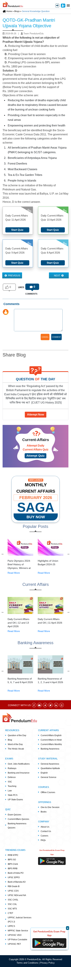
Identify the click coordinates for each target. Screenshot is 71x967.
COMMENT (56, 337)
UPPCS (11, 926)
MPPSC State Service (18, 930)
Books (44, 812)
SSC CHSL (13, 900)
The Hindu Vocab (16, 749)
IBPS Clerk (13, 864)
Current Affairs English (51, 735)
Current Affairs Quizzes (18, 819)
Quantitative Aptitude (50, 768)
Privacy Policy (47, 963)
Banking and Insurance (18, 773)
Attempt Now (35, 414)
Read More (14, 572)
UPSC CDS (13, 891)
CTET (10, 913)
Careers (44, 836)
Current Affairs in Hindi (51, 740)
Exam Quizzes (14, 814)
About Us (45, 827)
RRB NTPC (13, 855)
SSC (10, 782)
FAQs (43, 840)
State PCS (12, 795)
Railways (12, 768)
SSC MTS (12, 908)
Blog (10, 740)
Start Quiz (17, 229)
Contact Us (46, 831)
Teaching (12, 786)
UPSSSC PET (14, 944)
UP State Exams (15, 799)
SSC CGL (12, 904)
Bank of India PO (15, 873)
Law (10, 790)
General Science (48, 777)
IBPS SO (12, 859)
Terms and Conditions (28, 963)
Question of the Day (17, 735)
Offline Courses (48, 792)
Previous (13, 275)
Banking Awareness (50, 749)
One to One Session (50, 807)
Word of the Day (15, 744)
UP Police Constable (17, 939)
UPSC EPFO (14, 877)
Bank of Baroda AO (17, 882)
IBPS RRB (12, 868)
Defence (12, 777)
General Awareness (50, 764)
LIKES (21, 287)
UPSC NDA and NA (17, 895)
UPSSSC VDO (14, 935)
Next (57, 275)
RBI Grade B (13, 886)
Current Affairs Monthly (51, 744)
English (44, 773)
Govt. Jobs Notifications (19, 764)
